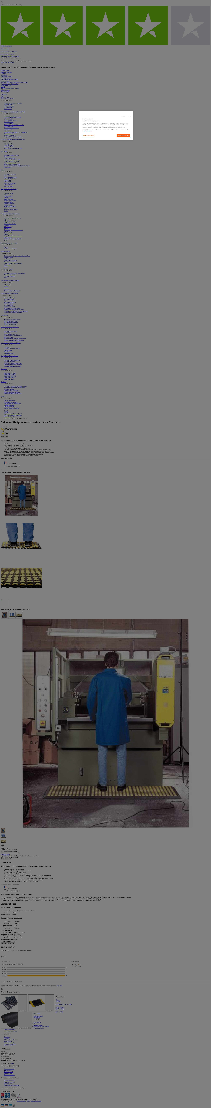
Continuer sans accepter (126, 116)
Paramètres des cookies (88, 135)
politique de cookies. (88, 130)
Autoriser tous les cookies (123, 135)
